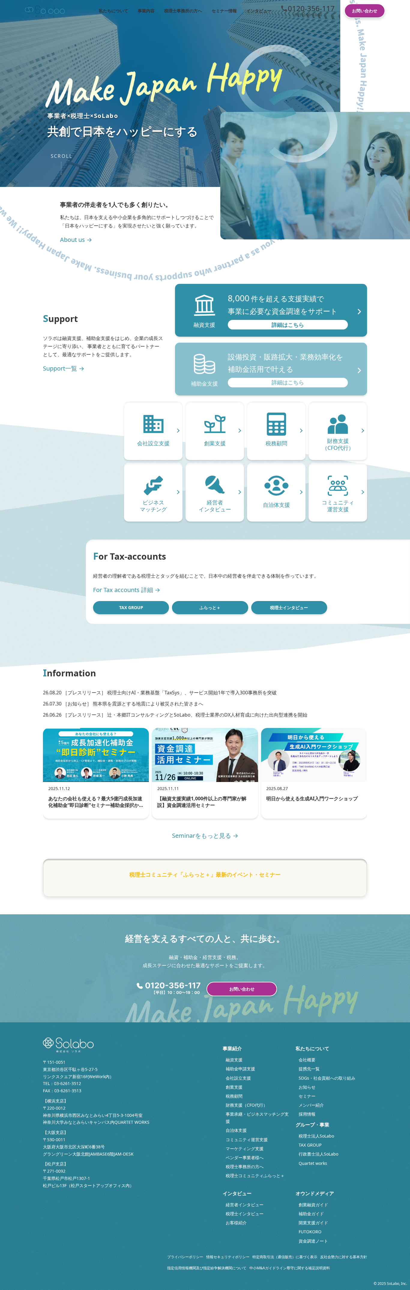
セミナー (307, 1096)
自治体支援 (236, 1130)
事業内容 (146, 11)
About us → (76, 240)
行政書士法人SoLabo (318, 1154)
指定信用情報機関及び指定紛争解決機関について (206, 1267)
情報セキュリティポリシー (227, 1256)
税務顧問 (234, 1096)
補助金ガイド (311, 1213)
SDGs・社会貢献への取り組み (327, 1078)
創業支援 (234, 1087)
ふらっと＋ (210, 607)
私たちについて (113, 11)
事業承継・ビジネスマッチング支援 (257, 1117)
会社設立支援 (238, 1078)
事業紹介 (232, 1048)
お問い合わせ (364, 11)
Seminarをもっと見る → (205, 835)
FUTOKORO (310, 1231)
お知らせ (307, 1087)
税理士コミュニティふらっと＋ (255, 1175)
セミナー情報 (224, 11)
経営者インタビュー (245, 1204)
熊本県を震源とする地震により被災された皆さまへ (148, 703)
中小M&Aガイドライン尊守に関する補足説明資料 (289, 1267)
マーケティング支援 (245, 1148)
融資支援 (234, 1060)
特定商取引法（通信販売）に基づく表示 (284, 1256)
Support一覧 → (63, 368)
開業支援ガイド (313, 1222)
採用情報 (307, 1114)
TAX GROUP (131, 607)
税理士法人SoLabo (316, 1136)
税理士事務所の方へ (183, 11)
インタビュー (259, 11)
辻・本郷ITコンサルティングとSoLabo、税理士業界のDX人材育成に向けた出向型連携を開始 (207, 714)
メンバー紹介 (311, 1105)
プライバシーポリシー (185, 1256)
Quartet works (313, 1163)
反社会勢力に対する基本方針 (343, 1256)
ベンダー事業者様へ (245, 1157)
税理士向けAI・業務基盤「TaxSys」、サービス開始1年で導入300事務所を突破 (192, 692)
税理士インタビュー (289, 607)
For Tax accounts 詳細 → (126, 590)
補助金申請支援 (240, 1069)
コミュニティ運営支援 (247, 1139)
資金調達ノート (313, 1241)
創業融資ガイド (313, 1204)
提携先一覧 (309, 1069)
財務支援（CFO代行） (246, 1105)
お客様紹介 (236, 1222)
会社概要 (307, 1060)
